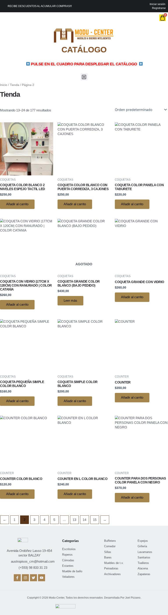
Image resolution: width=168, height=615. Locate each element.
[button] (84, 76)
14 (84, 520)
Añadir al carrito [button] (17, 204)
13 (74, 520)
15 (94, 520)
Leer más (70, 300)
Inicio (3, 85)
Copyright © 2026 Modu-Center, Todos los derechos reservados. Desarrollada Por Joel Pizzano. (84, 597)
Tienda (14, 85)
